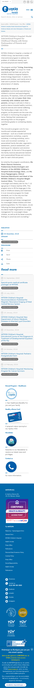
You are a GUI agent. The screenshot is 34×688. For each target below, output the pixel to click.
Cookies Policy (9, 556)
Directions (12, 579)
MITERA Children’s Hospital (13, 538)
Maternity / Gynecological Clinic (14, 531)
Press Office (22, 24)
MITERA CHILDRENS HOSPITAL (9, 242)
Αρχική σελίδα (4, 24)
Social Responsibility (11, 563)
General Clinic (9, 534)
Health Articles (9, 541)
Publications (9, 549)
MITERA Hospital (14, 24)
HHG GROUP (5, 1)
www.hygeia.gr (12, 669)
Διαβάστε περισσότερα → (16, 685)
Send (8, 255)
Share (8, 259)
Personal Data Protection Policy (14, 552)
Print (8, 250)
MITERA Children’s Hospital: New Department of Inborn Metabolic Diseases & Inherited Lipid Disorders (16, 319)
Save (8, 264)
